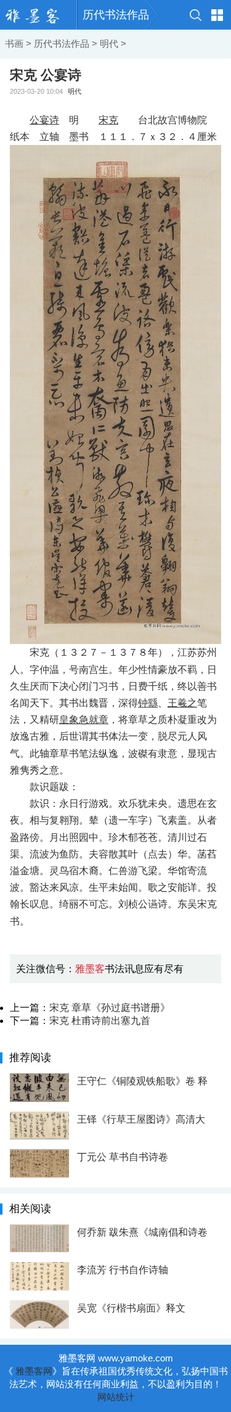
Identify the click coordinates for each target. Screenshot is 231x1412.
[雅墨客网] (38, 15)
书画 (14, 43)
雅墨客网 (33, 1371)
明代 (109, 43)
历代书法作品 (116, 15)
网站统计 (115, 1397)
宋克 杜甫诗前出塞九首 (99, 1020)
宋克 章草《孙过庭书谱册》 (109, 1007)
